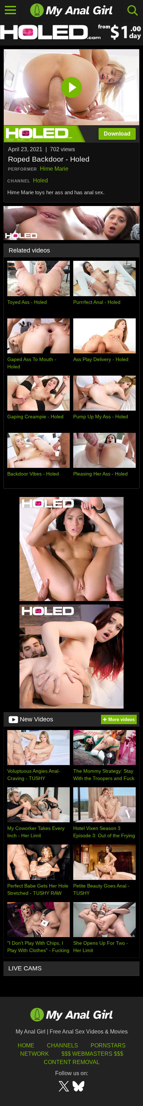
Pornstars (108, 1045)
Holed (40, 180)
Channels (62, 1045)
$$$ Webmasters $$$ (92, 1054)
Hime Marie (54, 169)
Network (34, 1054)
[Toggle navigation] (10, 10)
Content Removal (72, 1062)
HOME (26, 1045)
